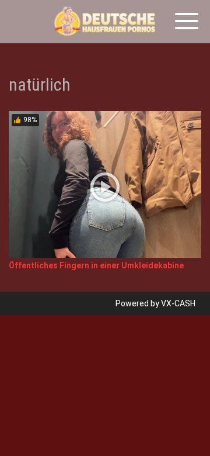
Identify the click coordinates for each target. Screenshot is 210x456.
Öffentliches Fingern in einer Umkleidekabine (96, 265)
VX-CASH (178, 303)
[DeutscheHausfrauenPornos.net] (105, 21)
